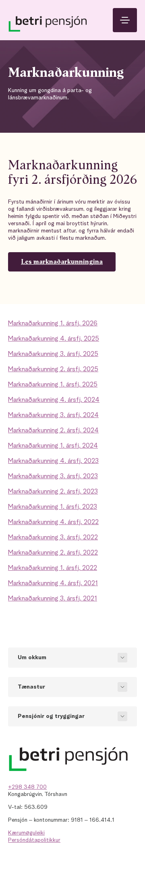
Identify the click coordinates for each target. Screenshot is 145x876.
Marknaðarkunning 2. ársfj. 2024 (53, 431)
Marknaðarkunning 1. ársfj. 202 (50, 385)
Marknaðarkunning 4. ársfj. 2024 (53, 400)
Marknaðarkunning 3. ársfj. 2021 (52, 599)
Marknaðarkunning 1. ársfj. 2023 (52, 507)
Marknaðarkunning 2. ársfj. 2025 (53, 369)
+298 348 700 (27, 787)
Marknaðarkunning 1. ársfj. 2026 (52, 324)
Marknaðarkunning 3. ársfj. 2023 (53, 476)
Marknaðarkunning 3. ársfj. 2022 (53, 538)
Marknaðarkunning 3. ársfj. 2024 (53, 415)
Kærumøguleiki (26, 833)
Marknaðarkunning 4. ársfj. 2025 (53, 339)
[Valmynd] (125, 20)
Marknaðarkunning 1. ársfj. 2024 (53, 446)
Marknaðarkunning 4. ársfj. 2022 (53, 522)
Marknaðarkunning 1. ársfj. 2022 (52, 568)
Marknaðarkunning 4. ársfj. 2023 (53, 461)
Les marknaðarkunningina (62, 262)
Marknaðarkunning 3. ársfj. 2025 (53, 354)
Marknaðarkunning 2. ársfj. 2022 (53, 553)
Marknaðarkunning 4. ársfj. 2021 (53, 583)
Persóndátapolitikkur (34, 840)
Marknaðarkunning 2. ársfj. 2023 (53, 492)
